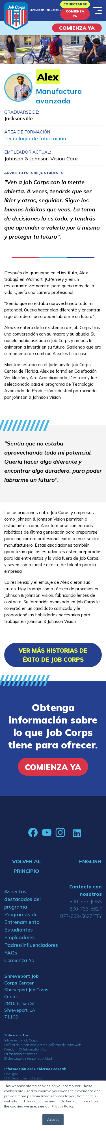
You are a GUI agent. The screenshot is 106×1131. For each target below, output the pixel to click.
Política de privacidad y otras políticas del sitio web (42, 1045)
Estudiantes (18, 929)
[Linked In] (77, 833)
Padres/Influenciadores (26, 945)
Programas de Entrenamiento (21, 918)
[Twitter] (69, 833)
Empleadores (19, 937)
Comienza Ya (75, 13)
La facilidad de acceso (20, 1054)
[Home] (16, 16)
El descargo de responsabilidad (28, 1058)
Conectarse (75, 4)
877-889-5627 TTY (81, 916)
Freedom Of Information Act (25, 1049)
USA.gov (11, 1073)
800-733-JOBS (86, 901)
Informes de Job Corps (21, 1040)
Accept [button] (53, 1119)
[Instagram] (60, 832)
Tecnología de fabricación (35, 138)
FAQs (10, 952)
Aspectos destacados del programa (22, 899)
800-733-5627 (86, 909)
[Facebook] (33, 832)
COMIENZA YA (77, 28)
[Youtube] (46, 832)
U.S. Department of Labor (23, 1078)
